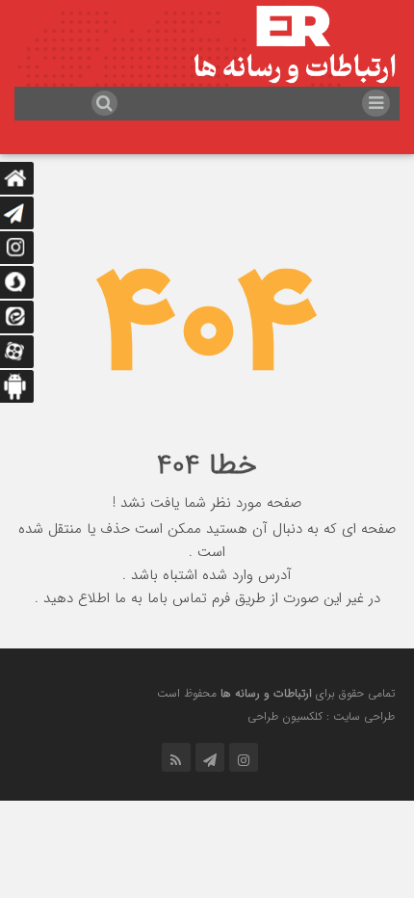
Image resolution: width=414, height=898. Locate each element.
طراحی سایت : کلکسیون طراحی (321, 716)
